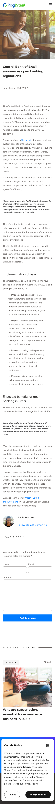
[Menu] (50, 5)
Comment (8, 577)
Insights (11, 663)
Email (31, 564)
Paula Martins (26, 517)
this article (26, 140)
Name (6, 564)
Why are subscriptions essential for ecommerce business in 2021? (22, 714)
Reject (12, 794)
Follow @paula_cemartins (32, 525)
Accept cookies (38, 794)
